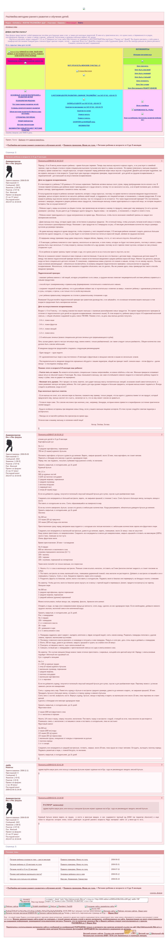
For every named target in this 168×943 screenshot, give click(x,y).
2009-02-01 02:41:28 (55, 765)
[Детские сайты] (122, 933)
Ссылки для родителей (106, 933)
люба (8, 765)
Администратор (13, 161)
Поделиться (43, 161)
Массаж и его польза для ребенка (23, 879)
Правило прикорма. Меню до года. (79, 145)
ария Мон (113, 913)
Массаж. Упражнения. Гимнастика (74, 879)
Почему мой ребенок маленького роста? (26, 874)
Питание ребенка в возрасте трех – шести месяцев (30, 860)
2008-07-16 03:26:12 (55, 435)
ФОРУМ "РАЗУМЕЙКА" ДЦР (34, 23)
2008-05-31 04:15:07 (55, 161)
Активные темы (11, 27)
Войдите (22, 140)
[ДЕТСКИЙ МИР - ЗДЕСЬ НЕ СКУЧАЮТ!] (116, 906)
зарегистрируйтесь (36, 140)
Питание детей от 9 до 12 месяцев (23, 869)
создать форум (156, 893)
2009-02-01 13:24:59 (55, 798)
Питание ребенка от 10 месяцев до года (26, 864)
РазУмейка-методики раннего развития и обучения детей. (34, 145)
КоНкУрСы (17, 23)
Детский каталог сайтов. (85, 933)
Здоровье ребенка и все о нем (73, 874)
